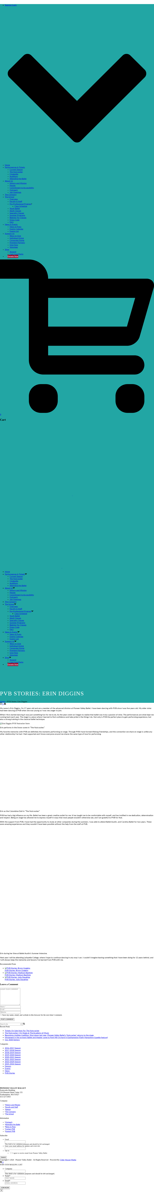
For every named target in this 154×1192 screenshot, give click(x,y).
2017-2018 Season (13, 1050)
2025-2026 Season (13, 1064)
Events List (14, 231)
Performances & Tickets (15, 167)
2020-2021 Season (13, 1057)
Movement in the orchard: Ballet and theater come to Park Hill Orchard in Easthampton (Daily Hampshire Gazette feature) (56, 1038)
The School (9, 197)
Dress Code (14, 220)
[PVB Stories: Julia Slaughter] (17, 977)
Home (7, 165)
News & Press (15, 227)
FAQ (11, 222)
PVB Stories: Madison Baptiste (18, 975)
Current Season (16, 170)
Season (8, 1109)
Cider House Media (68, 1160)
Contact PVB (10, 1129)
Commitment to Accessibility (22, 188)
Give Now (14, 245)
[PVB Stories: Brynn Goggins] (17, 968)
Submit (3, 1157)
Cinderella (14, 174)
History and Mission (18, 183)
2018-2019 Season (13, 1053)
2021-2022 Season (13, 1059)
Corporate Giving (17, 240)
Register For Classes (18, 218)
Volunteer (14, 247)
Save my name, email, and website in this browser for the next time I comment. (32, 1015)
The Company (10, 195)
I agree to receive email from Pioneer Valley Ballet (30, 1153)
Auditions (14, 176)
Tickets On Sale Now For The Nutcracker (22, 1031)
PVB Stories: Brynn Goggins (16, 970)
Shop (7, 250)
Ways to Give (15, 236)
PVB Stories (10, 1073)
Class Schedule (20, 206)
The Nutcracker (16, 172)
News (7, 1071)
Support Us (9, 234)
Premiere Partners (17, 243)
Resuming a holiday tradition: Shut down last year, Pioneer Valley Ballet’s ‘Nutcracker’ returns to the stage (49, 1035)
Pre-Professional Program (20, 204)
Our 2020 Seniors (12, 1040)
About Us (9, 181)
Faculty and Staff (11, 1107)
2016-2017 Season (13, 1048)
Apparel (13, 252)
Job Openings (15, 192)
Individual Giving (17, 238)
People (12, 186)
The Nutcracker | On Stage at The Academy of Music (27, 1033)
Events (7, 1069)
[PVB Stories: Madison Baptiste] (19, 973)
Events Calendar (16, 229)
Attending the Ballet (18, 179)
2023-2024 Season (13, 1062)
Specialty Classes (17, 213)
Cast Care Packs (16, 254)
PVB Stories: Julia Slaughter (16, 980)
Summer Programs (17, 215)
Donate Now (12, 256)
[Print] (5, 704)
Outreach (14, 190)
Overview (14, 199)
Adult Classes (15, 211)
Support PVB (10, 1131)
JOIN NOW (5, 1188)
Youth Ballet (15, 209)
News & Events (11, 224)
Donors (8, 1066)
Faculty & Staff (16, 201)
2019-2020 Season (13, 1055)
